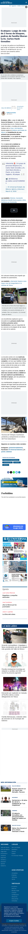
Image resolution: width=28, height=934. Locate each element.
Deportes (3, 857)
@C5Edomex (13, 179)
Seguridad (3, 851)
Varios (13, 879)
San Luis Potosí (16, 847)
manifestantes (7, 462)
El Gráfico (14, 886)
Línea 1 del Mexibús (16, 128)
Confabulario (15, 894)
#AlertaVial (9, 163)
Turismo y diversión (3, 860)
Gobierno (3, 865)
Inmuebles (15, 873)
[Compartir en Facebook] (8, 472)
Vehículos (14, 877)
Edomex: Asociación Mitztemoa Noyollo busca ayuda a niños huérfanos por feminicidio (13, 200)
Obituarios (14, 896)
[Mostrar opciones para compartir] (26, 7)
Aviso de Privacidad (15, 916)
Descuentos (15, 898)
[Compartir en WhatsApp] (14, 472)
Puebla (13, 853)
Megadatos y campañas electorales (9, 596)
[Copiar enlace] (19, 472)
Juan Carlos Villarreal (8, 593)
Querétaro (14, 849)
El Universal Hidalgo (17, 855)
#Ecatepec (16, 174)
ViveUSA (14, 892)
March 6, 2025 (11, 191)
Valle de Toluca (5, 847)
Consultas (14, 900)
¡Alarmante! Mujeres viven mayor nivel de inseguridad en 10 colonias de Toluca (13, 283)
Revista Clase (15, 890)
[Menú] (26, 2)
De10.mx (14, 888)
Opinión (5, 589)
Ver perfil (9, 114)
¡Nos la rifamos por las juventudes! (9, 606)
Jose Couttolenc (7, 602)
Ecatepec (16, 462)
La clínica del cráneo (8, 614)
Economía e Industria (4, 854)
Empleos (14, 875)
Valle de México (6, 108)
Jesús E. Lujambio (7, 612)
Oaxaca (14, 851)
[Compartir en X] (11, 472)
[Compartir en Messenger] (16, 472)
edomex (6, 464)
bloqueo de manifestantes (11, 459)
